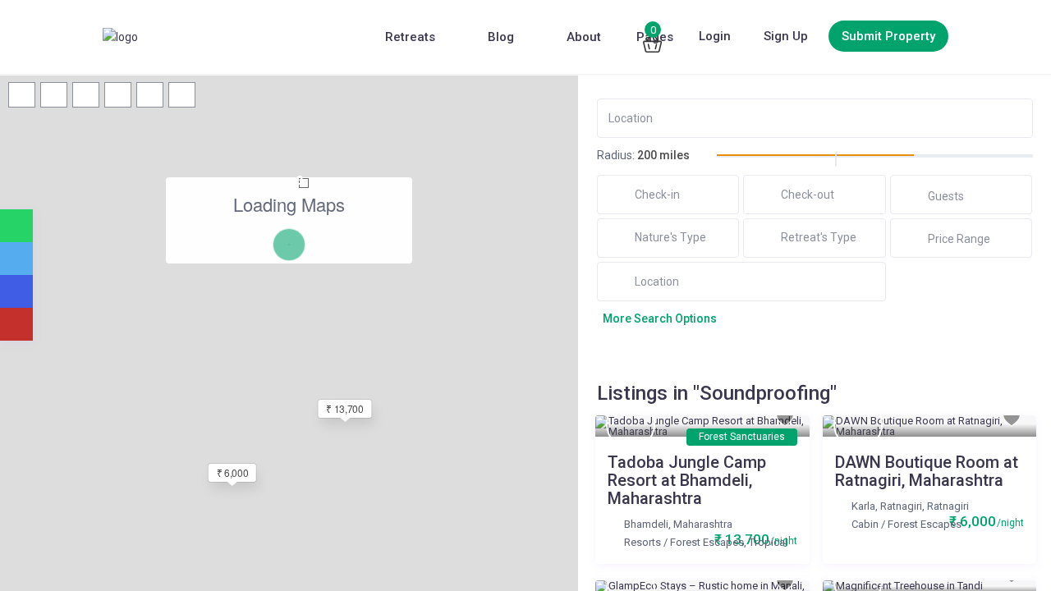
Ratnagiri (948, 506)
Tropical (768, 542)
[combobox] (668, 237)
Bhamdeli (646, 524)
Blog (501, 37)
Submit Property (888, 36)
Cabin (865, 524)
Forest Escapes (707, 542)
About (584, 37)
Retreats (410, 37)
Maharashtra (702, 524)
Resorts (642, 542)
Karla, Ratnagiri (886, 506)
